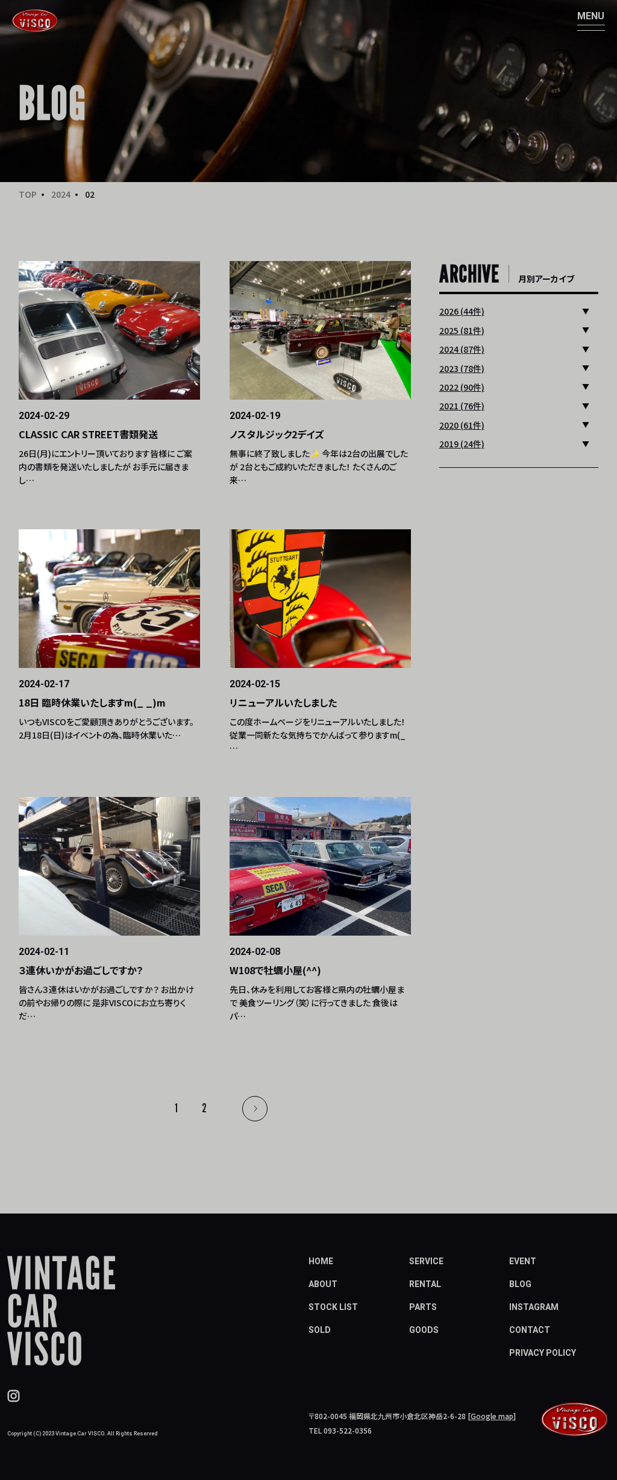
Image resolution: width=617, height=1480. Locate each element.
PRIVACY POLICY (542, 1353)
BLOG (520, 1284)
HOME (320, 1261)
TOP (28, 194)
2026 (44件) (461, 311)
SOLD (319, 1330)
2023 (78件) (461, 368)
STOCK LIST (333, 1307)
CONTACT (529, 1330)
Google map (492, 1416)
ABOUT (322, 1284)
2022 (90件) (461, 387)
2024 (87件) (461, 349)
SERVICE (426, 1261)
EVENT (522, 1261)
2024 (60, 194)
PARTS (423, 1307)
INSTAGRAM (534, 1307)
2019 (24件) (461, 444)
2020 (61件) (461, 425)
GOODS (424, 1330)
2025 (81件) (461, 330)
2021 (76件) (461, 406)
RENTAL (425, 1284)
